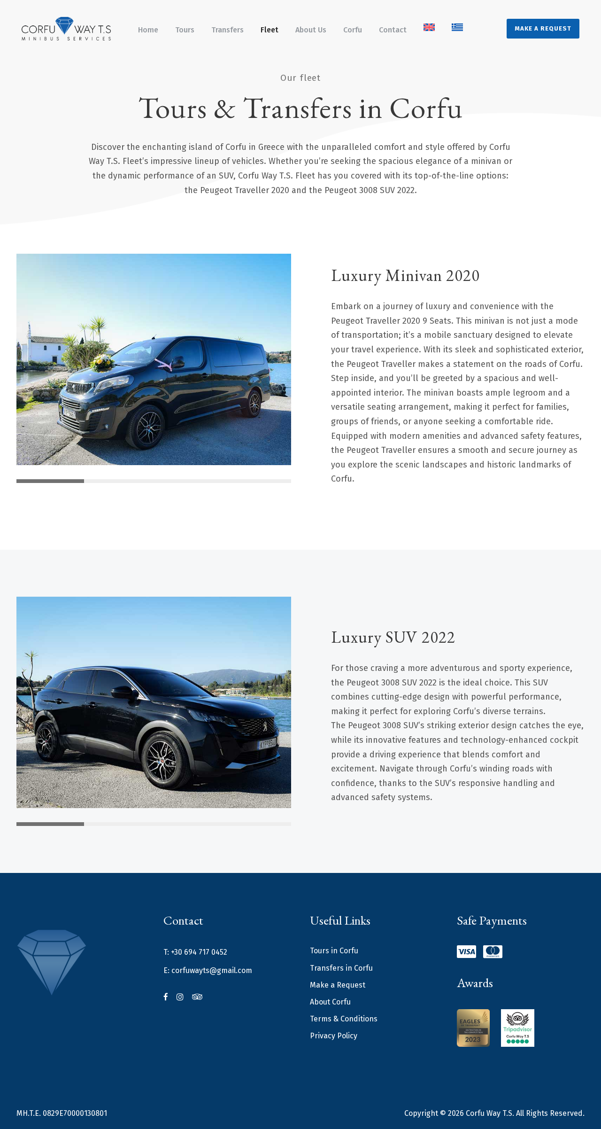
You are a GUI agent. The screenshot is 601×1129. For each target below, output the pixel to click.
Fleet (269, 29)
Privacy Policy (333, 1035)
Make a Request (543, 28)
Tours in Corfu (334, 950)
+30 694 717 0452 (199, 952)
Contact (393, 29)
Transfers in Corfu (341, 968)
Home (148, 29)
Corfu (352, 29)
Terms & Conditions (344, 1018)
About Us (310, 29)
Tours (184, 29)
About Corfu (330, 1001)
